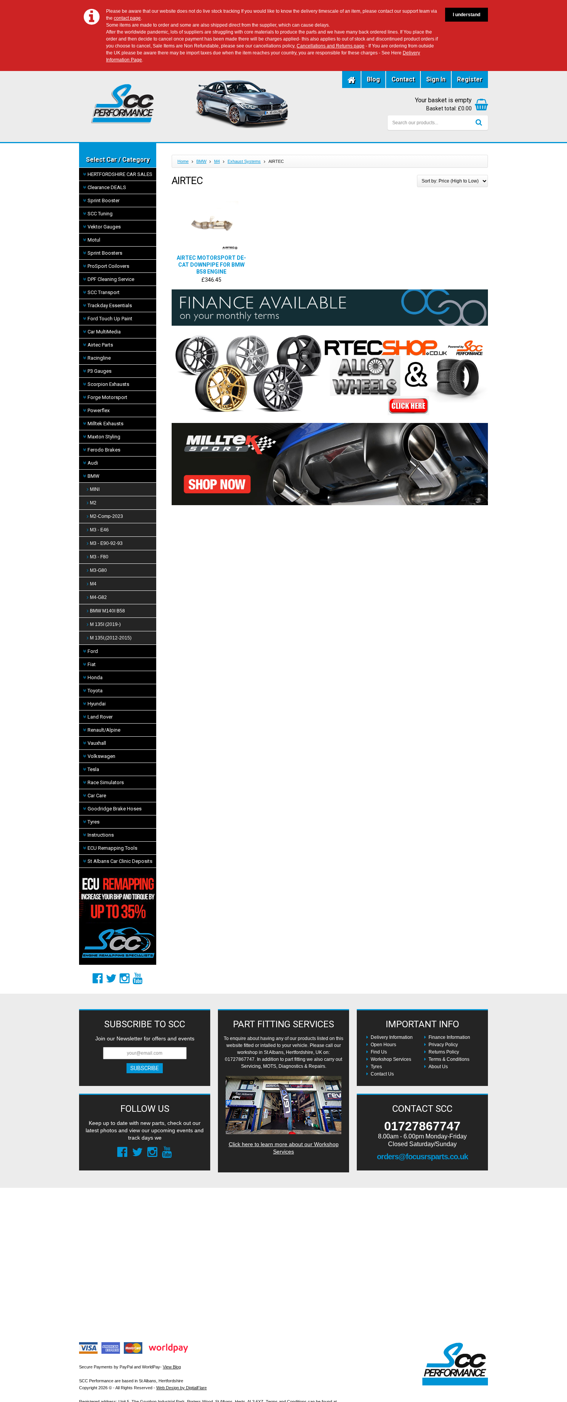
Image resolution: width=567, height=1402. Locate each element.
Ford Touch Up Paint (110, 318)
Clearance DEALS (107, 187)
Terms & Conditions (449, 1059)
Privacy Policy (443, 1044)
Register (470, 79)
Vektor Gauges (104, 227)
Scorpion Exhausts (108, 384)
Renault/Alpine (104, 730)
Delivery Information (392, 1037)
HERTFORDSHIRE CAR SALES (120, 174)
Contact (403, 79)
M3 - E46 (99, 530)
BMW (94, 476)
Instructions (101, 835)
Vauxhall (97, 743)
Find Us (379, 1052)
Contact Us (382, 1074)
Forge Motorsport (107, 397)
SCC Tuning (100, 213)
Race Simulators (106, 782)
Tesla (93, 769)
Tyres (94, 822)
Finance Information (449, 1037)
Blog (373, 79)
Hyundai (97, 704)
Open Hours (383, 1044)
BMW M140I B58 (107, 611)
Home (183, 161)
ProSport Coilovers (108, 266)
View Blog (172, 1367)
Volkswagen (101, 756)
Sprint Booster (104, 200)
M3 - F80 (99, 557)
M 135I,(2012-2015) (111, 638)
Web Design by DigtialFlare (181, 1387)
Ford (93, 651)
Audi (93, 463)
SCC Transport (104, 292)
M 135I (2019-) (105, 624)
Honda (95, 677)
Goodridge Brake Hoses (115, 809)
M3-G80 (98, 570)
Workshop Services (391, 1059)
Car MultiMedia (104, 332)
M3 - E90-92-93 (106, 543)
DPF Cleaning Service (111, 279)
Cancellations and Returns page (330, 46)
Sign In (436, 79)
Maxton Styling (104, 437)
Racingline (99, 358)
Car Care (97, 795)
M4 (93, 584)
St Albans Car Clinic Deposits (120, 861)
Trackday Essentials (110, 305)
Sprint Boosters (105, 253)
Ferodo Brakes (104, 450)
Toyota (95, 690)
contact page (127, 18)
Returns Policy (444, 1052)
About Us (438, 1066)
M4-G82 (98, 597)
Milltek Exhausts (105, 423)
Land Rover (100, 717)
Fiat (92, 664)
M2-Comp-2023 (106, 516)
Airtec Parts (100, 345)
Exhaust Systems (244, 161)
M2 (93, 503)
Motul (94, 240)
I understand (466, 14)
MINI (95, 489)
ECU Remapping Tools (112, 848)
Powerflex (99, 410)
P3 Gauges (99, 371)
